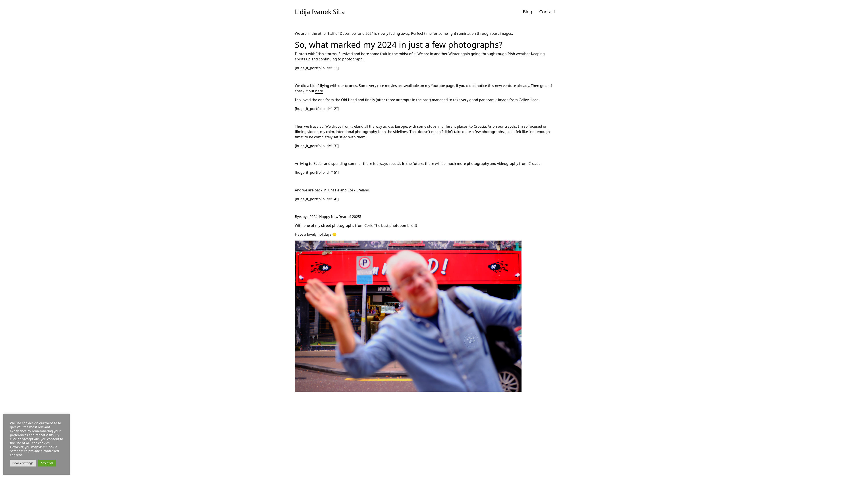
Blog (527, 12)
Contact (547, 12)
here (319, 91)
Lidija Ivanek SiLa (320, 12)
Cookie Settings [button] (23, 463)
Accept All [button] (47, 463)
